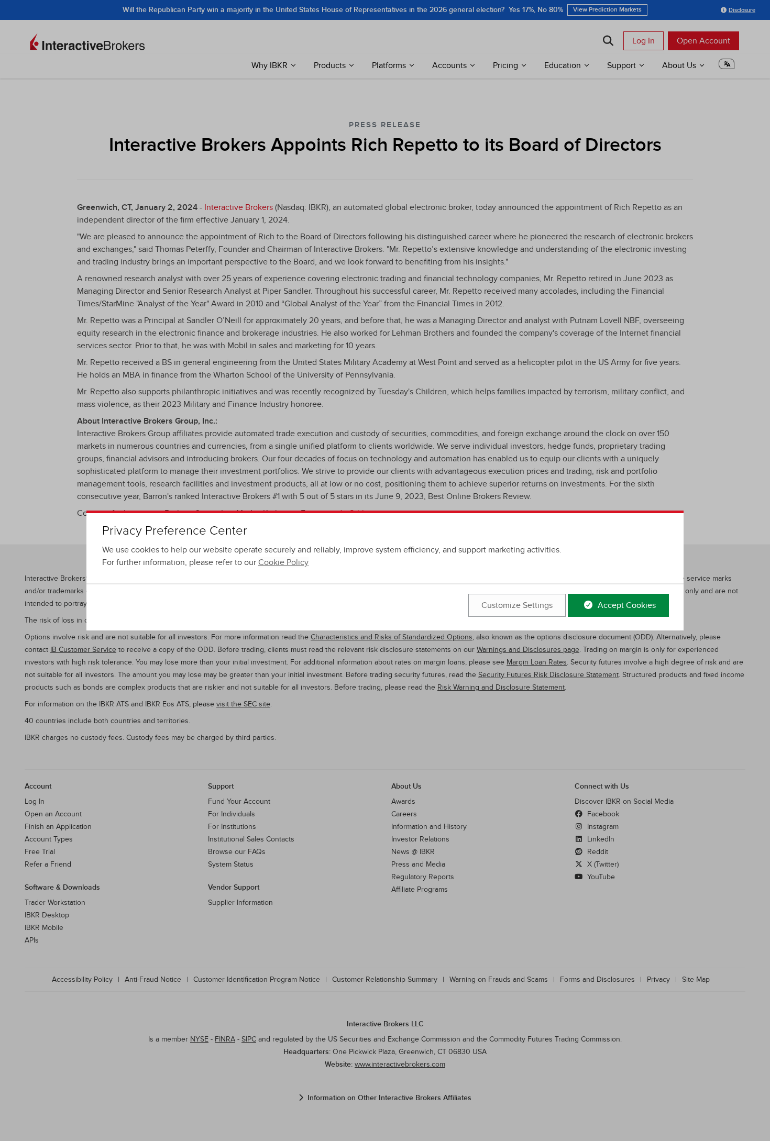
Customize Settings (517, 605)
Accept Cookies (626, 605)
